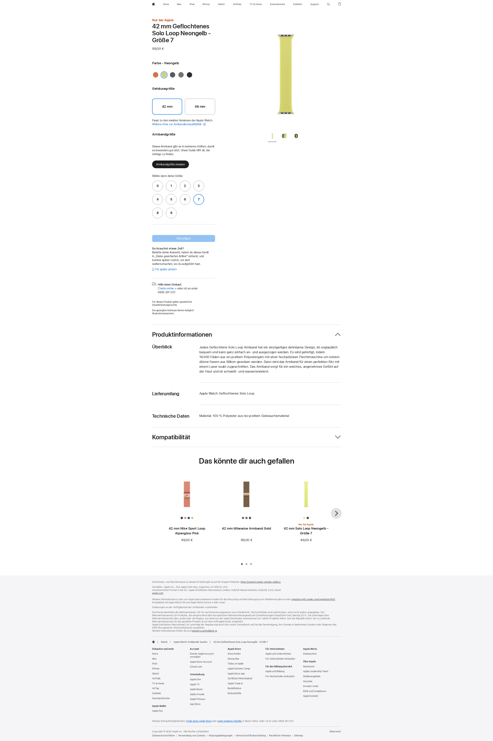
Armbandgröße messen (170, 164)
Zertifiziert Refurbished (240, 678)
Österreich (335, 731)
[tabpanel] (286, 73)
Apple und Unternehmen (278, 653)
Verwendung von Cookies (191, 735)
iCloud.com (196, 666)
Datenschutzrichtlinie (163, 735)
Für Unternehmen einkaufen (280, 658)
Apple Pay (157, 711)
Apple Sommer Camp (239, 668)
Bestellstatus (234, 688)
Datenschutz (310, 653)
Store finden (234, 653)
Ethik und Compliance (314, 691)
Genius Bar (233, 658)
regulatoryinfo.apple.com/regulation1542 (313, 599)
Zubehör (156, 693)
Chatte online (167, 288)
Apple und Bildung (274, 671)
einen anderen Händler (230, 721)
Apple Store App (236, 673)
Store (155, 653)
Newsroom (308, 666)
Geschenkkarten (161, 698)
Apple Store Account (201, 662)
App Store (195, 704)
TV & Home (158, 683)
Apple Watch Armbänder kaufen (190, 642)
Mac (154, 658)
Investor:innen (310, 686)
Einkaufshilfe (234, 693)
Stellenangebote (311, 676)
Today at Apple (235, 663)
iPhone (155, 668)
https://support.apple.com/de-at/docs (261, 582)
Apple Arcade (197, 694)
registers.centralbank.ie (204, 630)
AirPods (156, 678)
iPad (154, 663)
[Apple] (153, 641)
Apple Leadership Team (315, 671)
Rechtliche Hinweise (280, 735)
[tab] (272, 136)
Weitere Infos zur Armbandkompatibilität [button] (177, 124)
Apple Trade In (235, 683)
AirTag (155, 688)
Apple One (195, 679)
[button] (328, 4)
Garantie (307, 681)
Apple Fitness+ (197, 699)
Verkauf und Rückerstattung (251, 735)
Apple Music (196, 689)
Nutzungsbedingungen (221, 735)
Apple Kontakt (310, 696)
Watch (164, 642)
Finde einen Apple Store (198, 721)
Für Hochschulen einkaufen (280, 676)
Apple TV (195, 684)
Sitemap (298, 735)
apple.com (157, 593)
